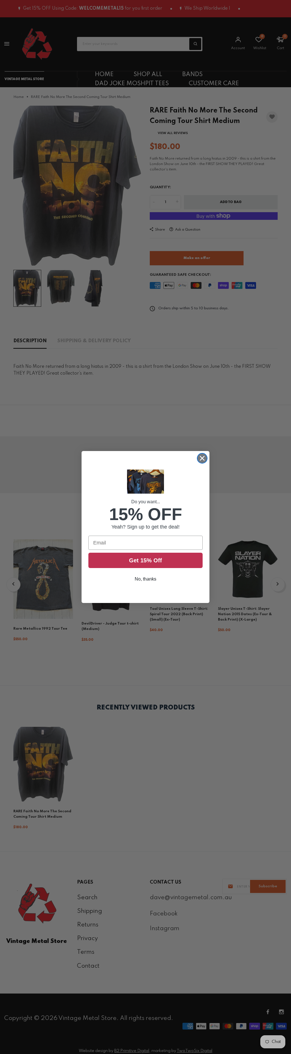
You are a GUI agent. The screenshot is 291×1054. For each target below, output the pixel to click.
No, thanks (145, 579)
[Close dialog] (202, 458)
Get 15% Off (145, 560)
